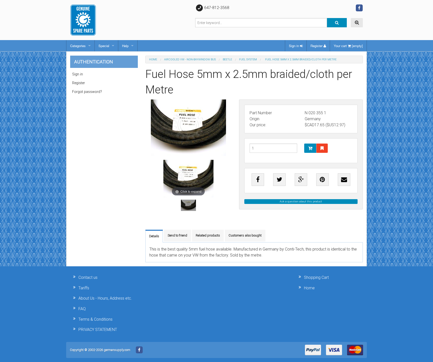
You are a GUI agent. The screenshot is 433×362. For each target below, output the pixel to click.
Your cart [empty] (348, 45)
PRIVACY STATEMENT (97, 329)
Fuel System (248, 59)
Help (125, 45)
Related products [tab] (208, 235)
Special (103, 45)
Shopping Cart (316, 277)
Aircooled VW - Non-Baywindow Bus (190, 59)
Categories (78, 45)
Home (153, 59)
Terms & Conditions (95, 319)
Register (316, 45)
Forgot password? (87, 92)
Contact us (87, 277)
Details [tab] (154, 236)
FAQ (82, 308)
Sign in (294, 45)
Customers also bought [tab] (245, 235)
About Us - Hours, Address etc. (105, 298)
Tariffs (83, 288)
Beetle (227, 59)
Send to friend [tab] (177, 235)
